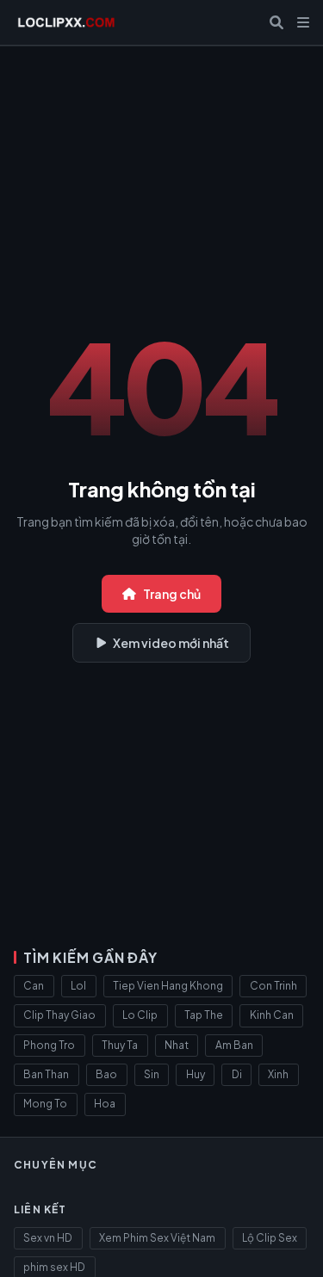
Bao (106, 1074)
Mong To (45, 1103)
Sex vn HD (47, 1237)
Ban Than (46, 1074)
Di (237, 1074)
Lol (78, 985)
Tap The (203, 1015)
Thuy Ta (120, 1045)
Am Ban (234, 1045)
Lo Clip (140, 1015)
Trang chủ (172, 593)
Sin (151, 1074)
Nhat (177, 1045)
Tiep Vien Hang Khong (168, 985)
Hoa (104, 1103)
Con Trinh (273, 985)
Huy (195, 1074)
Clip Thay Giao (59, 1015)
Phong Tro (49, 1045)
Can (33, 985)
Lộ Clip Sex (269, 1237)
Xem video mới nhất (171, 643)
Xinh (278, 1074)
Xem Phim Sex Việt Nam (157, 1237)
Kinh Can (272, 1015)
